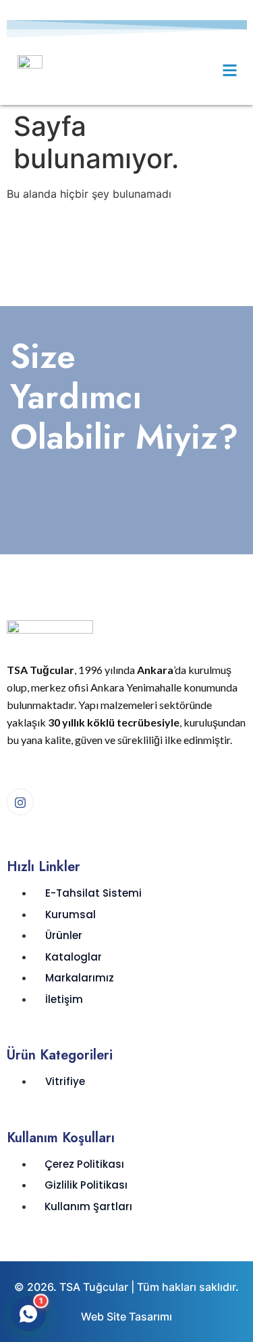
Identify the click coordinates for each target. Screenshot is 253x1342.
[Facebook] (20, 801)
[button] (230, 70)
